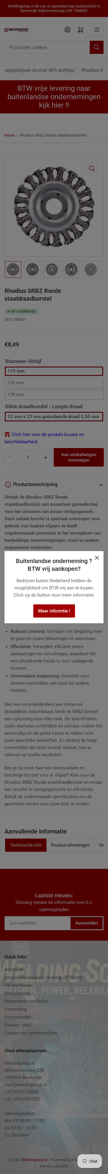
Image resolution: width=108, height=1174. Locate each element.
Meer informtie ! (54, 611)
